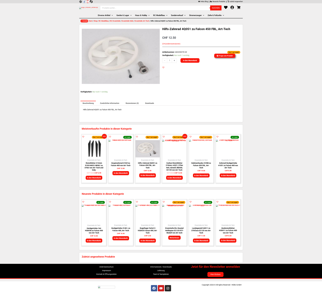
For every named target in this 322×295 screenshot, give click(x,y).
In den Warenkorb (190, 60)
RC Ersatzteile (115, 21)
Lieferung (161, 270)
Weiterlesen (174, 238)
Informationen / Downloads (161, 267)
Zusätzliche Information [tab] (109, 103)
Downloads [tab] (149, 103)
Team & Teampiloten (161, 274)
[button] (163, 67)
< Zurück (84, 21)
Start (90, 21)
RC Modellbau (104, 21)
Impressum (106, 270)
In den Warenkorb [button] (94, 178)
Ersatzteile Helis (127, 21)
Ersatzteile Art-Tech (142, 21)
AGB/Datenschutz (106, 267)
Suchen (216, 8)
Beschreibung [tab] (88, 103)
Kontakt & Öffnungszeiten (106, 274)
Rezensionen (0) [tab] (132, 103)
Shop (95, 21)
